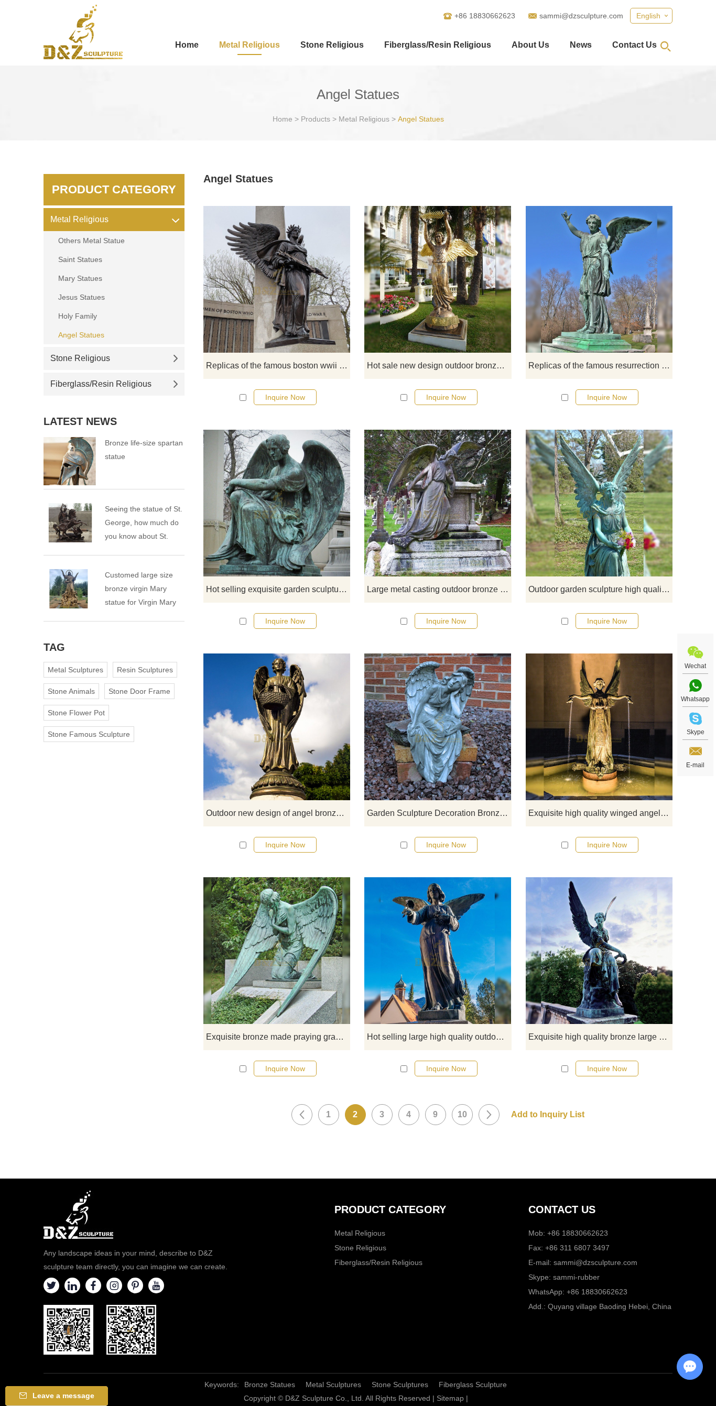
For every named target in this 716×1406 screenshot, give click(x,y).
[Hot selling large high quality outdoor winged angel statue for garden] (437, 950)
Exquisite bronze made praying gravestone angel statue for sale (278, 1036)
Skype (695, 732)
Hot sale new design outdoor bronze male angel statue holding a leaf (439, 365)
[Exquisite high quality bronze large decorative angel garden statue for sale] (599, 950)
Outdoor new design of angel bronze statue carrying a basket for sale (278, 813)
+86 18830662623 (597, 1292)
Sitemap (450, 1398)
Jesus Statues (81, 297)
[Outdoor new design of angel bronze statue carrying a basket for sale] (276, 726)
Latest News (80, 421)
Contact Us (634, 44)
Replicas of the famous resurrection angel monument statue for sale (600, 365)
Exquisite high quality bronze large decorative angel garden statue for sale (600, 1036)
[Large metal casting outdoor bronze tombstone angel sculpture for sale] (437, 503)
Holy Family (77, 316)
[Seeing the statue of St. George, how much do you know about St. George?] (70, 522)
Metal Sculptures (75, 670)
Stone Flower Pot (76, 713)
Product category (390, 1209)
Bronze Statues (269, 1384)
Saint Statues (80, 259)
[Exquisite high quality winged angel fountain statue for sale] (599, 726)
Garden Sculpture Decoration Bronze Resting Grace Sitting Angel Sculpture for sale (439, 813)
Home (187, 44)
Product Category (114, 189)
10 (462, 1114)
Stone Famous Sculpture (89, 734)
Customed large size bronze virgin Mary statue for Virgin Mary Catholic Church (140, 590)
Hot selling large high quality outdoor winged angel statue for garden (439, 1036)
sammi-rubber (576, 1277)
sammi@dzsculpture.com (581, 16)
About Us (530, 44)
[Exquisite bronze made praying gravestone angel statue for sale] (276, 950)
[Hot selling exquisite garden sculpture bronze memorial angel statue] (276, 503)
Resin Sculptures (145, 670)
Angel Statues (421, 119)
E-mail (695, 765)
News (581, 44)
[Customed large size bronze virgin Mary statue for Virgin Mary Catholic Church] (70, 588)
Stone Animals (71, 691)
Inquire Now (285, 397)
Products (315, 119)
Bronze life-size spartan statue (144, 450)
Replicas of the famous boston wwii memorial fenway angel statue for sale (278, 365)
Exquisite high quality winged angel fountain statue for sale (600, 813)
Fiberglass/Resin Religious (437, 44)
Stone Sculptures (400, 1384)
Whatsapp (695, 699)
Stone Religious (332, 44)
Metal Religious (249, 44)
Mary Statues (80, 278)
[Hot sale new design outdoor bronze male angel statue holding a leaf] (437, 279)
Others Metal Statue (91, 240)
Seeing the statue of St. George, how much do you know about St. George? (143, 524)
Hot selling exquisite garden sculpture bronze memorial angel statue (278, 589)
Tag (54, 647)
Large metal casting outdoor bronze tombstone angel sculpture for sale (439, 589)
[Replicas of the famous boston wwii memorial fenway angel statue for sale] (276, 279)
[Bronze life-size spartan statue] (70, 461)
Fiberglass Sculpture (473, 1384)
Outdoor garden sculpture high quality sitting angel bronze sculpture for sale (600, 589)
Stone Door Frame (139, 691)
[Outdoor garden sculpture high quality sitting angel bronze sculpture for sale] (599, 503)
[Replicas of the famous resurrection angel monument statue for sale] (599, 279)
